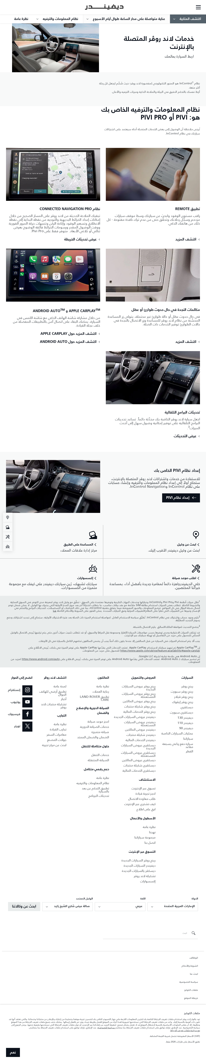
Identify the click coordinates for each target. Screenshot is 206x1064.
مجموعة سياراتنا (145, 837)
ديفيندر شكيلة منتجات (141, 734)
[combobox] (172, 906)
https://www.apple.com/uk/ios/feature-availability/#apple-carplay (160, 650)
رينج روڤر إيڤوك (182, 701)
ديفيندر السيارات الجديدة (140, 865)
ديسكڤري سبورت (181, 712)
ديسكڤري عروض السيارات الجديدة (138, 747)
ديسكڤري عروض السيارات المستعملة (138, 754)
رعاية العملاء (101, 691)
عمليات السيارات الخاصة (177, 733)
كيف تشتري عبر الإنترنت (140, 803)
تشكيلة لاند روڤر (145, 875)
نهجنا (152, 832)
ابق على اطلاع (146, 809)
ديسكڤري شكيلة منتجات (140, 765)
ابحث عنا (194, 974)
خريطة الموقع (191, 998)
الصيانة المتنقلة (98, 760)
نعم (13, 1052)
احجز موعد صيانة (98, 721)
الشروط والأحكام (190, 966)
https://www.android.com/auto (41, 659)
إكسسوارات (148, 881)
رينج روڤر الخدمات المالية (139, 711)
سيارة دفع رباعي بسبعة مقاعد (177, 745)
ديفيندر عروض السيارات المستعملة (140, 724)
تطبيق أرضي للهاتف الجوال (52, 693)
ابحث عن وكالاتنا (24, 906)
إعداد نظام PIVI (178, 498)
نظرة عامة (149, 826)
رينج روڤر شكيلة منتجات (140, 706)
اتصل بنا (150, 842)
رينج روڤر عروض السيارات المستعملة (139, 695)
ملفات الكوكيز (191, 990)
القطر (189, 751)
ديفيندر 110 (185, 722)
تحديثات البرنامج (99, 795)
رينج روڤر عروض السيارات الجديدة (139, 688)
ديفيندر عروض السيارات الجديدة (135, 716)
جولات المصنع (56, 739)
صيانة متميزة (100, 731)
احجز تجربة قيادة (146, 793)
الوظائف (194, 958)
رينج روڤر (187, 686)
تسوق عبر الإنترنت (144, 788)
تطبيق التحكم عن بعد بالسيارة (95, 790)
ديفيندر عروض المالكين (140, 729)
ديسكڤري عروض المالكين (139, 760)
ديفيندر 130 (185, 717)
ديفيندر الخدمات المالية (141, 739)
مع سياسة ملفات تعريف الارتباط (185, 1030)
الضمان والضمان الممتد (93, 737)
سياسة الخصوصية (188, 982)
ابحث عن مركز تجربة (54, 744)
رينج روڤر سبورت (182, 691)
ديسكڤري (187, 707)
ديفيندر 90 (186, 728)
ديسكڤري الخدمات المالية (139, 770)
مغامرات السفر (56, 734)
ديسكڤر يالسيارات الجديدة (139, 870)
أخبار (63, 698)
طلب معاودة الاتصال (142, 798)
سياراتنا (188, 738)
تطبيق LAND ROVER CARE (94, 698)
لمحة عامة (60, 686)
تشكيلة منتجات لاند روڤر (53, 706)
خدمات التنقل (100, 754)
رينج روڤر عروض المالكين (139, 701)
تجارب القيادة (58, 729)
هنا (54, 610)
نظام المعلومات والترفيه (92, 783)
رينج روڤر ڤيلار (183, 696)
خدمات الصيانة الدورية (94, 726)
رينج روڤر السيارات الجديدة (139, 860)
